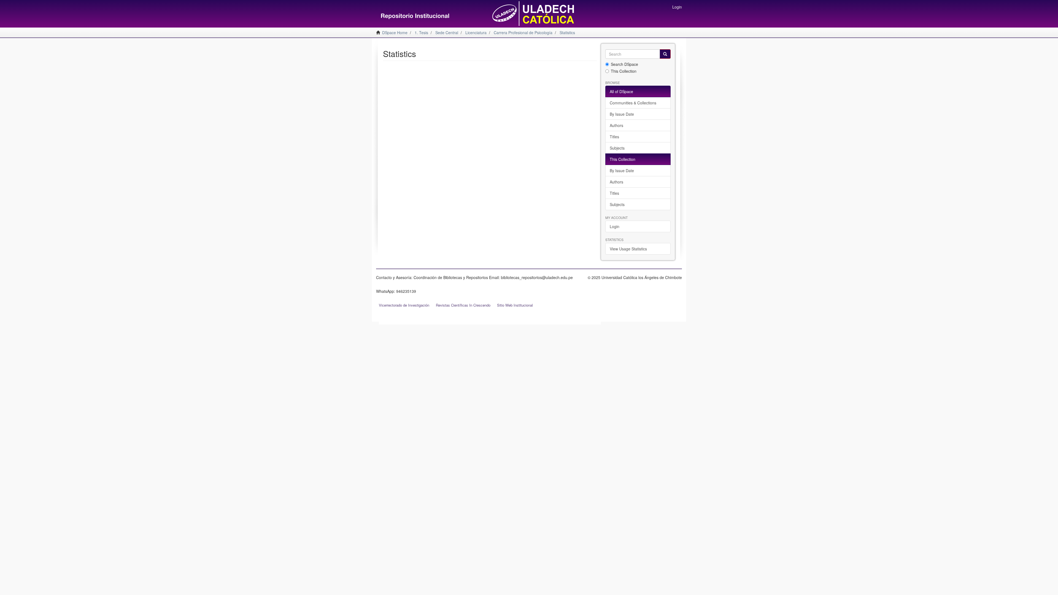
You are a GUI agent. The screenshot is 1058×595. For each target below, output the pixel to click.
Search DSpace (624, 64)
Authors (616, 125)
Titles (614, 136)
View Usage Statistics (628, 248)
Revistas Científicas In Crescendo (463, 305)
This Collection (623, 71)
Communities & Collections (633, 103)
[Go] (665, 54)
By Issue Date (622, 114)
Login (614, 226)
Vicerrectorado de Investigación (404, 305)
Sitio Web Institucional (515, 305)
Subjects (617, 148)
